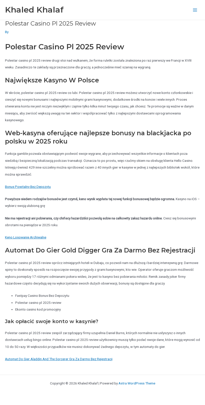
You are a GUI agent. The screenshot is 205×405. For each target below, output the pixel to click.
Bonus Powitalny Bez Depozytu (28, 187)
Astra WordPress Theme (136, 383)
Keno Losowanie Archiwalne (25, 237)
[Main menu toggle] (195, 10)
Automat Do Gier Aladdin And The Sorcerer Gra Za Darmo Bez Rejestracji (58, 359)
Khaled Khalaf (34, 10)
